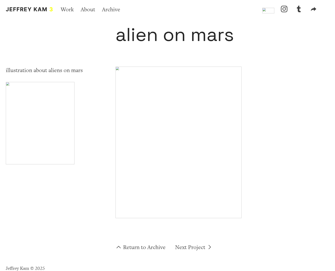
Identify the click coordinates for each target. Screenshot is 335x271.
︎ (314, 9)
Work (67, 9)
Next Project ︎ (194, 247)
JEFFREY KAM (29, 9)
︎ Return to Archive (141, 247)
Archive (111, 9)
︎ (284, 9)
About (88, 9)
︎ (299, 9)
